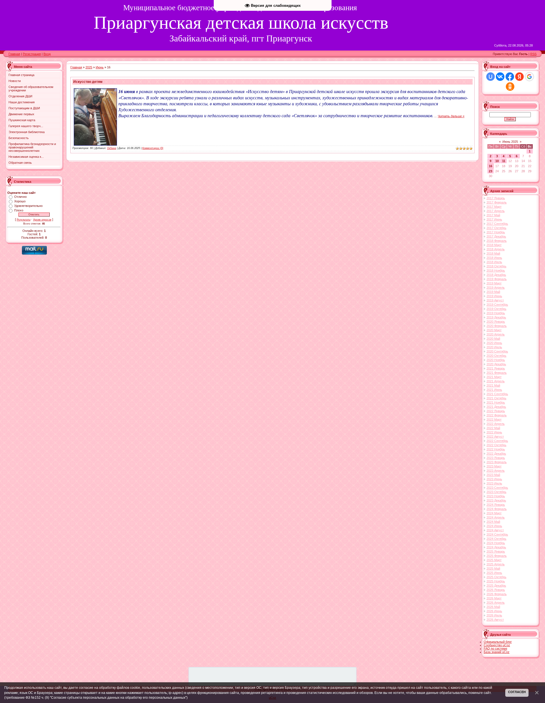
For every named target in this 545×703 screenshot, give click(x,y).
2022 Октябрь (496, 445)
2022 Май (493, 428)
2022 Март (494, 419)
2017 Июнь (494, 219)
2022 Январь (496, 411)
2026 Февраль (497, 594)
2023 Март (494, 466)
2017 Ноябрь (496, 232)
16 (490, 166)
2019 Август (495, 300)
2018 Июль (494, 262)
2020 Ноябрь (496, 360)
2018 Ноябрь (496, 270)
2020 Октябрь (496, 355)
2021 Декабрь (496, 406)
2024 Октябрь (496, 538)
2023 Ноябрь (496, 496)
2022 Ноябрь (496, 449)
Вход (47, 54)
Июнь (100, 67)
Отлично (20, 196)
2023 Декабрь (496, 500)
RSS (533, 54)
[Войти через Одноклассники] (510, 86)
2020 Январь (496, 321)
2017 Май (493, 215)
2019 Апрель (496, 287)
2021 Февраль (497, 372)
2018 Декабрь (496, 274)
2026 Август (495, 619)
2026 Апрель (496, 602)
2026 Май (493, 606)
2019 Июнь (494, 296)
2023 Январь (496, 457)
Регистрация (32, 54)
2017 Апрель (496, 211)
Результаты (23, 219)
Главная (14, 54)
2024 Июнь (494, 526)
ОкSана (111, 148)
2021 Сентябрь (497, 394)
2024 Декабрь (496, 547)
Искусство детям (87, 82)
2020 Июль (494, 347)
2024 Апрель (496, 517)
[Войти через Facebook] (510, 76)
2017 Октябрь (496, 228)
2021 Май (493, 385)
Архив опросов (42, 219)
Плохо (18, 210)
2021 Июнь (494, 389)
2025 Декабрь (496, 585)
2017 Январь (496, 198)
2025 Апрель (496, 564)
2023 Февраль (497, 462)
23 (490, 171)
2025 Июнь (494, 572)
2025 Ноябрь (496, 581)
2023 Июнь (494, 479)
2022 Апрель (496, 423)
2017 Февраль (497, 202)
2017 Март (494, 206)
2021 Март (494, 377)
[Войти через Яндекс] (519, 76)
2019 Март (494, 283)
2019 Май (493, 291)
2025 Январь (496, 551)
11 (503, 161)
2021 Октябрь (496, 398)
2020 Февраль (497, 326)
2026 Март (494, 598)
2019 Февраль (497, 279)
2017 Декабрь (496, 236)
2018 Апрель (496, 249)
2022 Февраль (497, 415)
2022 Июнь (494, 432)
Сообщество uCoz (497, 645)
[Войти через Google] (529, 76)
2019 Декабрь (496, 317)
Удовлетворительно (28, 205)
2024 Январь (496, 504)
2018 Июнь (494, 257)
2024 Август (495, 530)
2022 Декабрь (496, 453)
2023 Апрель (496, 470)
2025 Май (493, 568)
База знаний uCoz (497, 652)
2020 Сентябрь (497, 351)
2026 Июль (494, 615)
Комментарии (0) (152, 148)
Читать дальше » (451, 116)
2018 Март (494, 245)
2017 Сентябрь (497, 223)
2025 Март (494, 560)
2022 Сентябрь (497, 440)
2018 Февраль (497, 240)
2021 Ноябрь (496, 402)
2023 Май (493, 475)
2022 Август (495, 436)
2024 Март (494, 513)
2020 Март (494, 330)
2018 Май (493, 253)
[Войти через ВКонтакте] (500, 76)
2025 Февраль (497, 555)
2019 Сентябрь (497, 304)
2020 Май (493, 338)
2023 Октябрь (496, 492)
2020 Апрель (496, 334)
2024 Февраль (497, 509)
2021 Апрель (496, 381)
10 (497, 161)
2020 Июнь (494, 343)
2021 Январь (496, 368)
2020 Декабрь (496, 364)
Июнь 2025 (510, 141)
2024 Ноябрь (496, 543)
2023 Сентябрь (497, 487)
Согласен (517, 692)
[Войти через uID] (490, 76)
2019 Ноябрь (496, 313)
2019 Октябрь (496, 308)
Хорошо (20, 201)
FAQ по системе (495, 648)
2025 (88, 67)
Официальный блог (498, 641)
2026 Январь (496, 589)
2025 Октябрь (496, 577)
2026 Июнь (494, 611)
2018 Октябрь (496, 266)
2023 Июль (494, 483)
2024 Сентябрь (497, 534)
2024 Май (493, 521)
